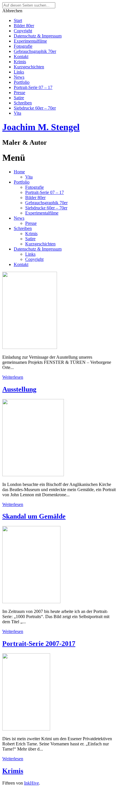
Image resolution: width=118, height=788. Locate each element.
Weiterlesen (12, 377)
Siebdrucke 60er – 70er (35, 108)
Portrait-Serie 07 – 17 (33, 87)
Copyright (23, 30)
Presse (19, 92)
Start (18, 20)
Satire (19, 97)
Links (19, 72)
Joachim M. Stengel (41, 127)
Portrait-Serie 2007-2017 (38, 643)
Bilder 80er (24, 25)
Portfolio (22, 82)
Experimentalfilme (30, 41)
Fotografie (23, 46)
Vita (17, 113)
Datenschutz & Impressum (38, 35)
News (19, 77)
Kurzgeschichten (29, 66)
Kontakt (21, 56)
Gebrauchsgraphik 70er (35, 51)
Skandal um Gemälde (34, 516)
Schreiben (23, 102)
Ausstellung (19, 389)
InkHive (31, 783)
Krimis (20, 61)
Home (19, 171)
